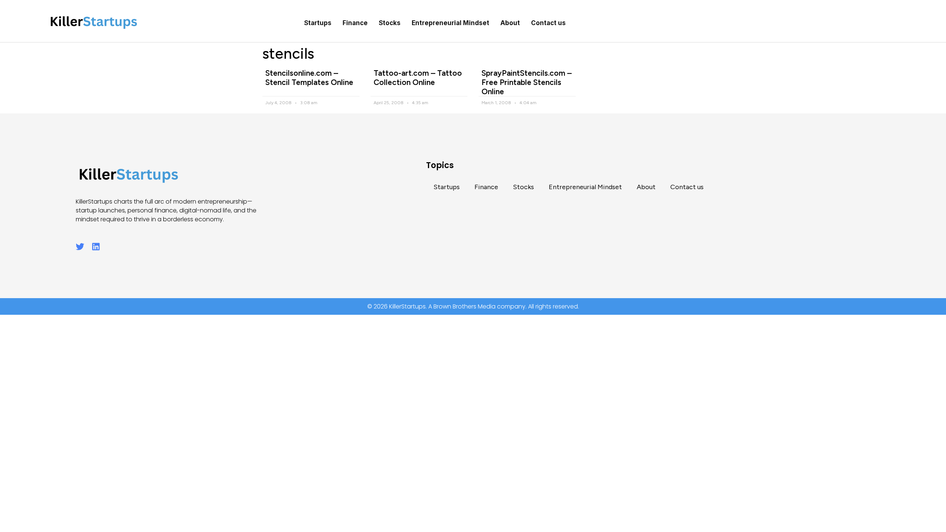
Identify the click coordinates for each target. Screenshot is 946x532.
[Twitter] (80, 246)
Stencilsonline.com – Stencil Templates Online (309, 77)
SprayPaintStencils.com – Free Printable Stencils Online (526, 82)
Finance (355, 23)
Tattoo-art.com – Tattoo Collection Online (418, 77)
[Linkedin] (96, 246)
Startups (317, 23)
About (510, 23)
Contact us (548, 23)
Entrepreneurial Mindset (450, 23)
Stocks (390, 23)
